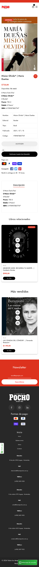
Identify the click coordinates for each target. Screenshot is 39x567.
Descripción (19, 185)
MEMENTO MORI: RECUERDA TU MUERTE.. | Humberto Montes (18, 269)
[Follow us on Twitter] (15, 169)
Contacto (19, 449)
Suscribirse (19, 382)
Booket (16, 120)
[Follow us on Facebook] (11, 169)
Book (15, 125)
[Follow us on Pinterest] (20, 169)
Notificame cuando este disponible (19, 154)
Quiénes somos (19, 440)
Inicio (19, 436)
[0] (33, 7)
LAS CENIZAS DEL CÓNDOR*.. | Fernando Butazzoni (18, 341)
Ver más (9, 278)
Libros (19, 444)
